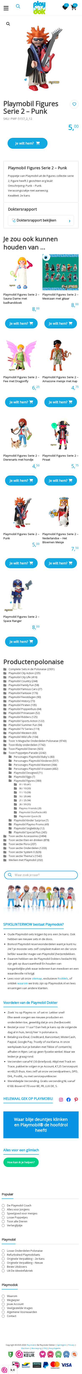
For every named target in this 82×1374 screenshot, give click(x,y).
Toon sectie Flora (19, 844)
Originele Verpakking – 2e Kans (25, 1259)
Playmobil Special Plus (27, 832)
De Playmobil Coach (19, 1205)
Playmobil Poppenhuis (22, 709)
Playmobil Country (20, 681)
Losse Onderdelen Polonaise (25, 1251)
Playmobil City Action (21, 673)
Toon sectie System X (22, 852)
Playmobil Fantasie (20, 693)
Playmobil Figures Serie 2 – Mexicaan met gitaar (60, 297)
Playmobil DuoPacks (30, 812)
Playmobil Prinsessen (22, 713)
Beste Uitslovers (17, 1267)
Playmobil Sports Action (23, 721)
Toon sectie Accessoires (23, 836)
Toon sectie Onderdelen (24, 848)
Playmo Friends (28, 808)
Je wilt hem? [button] (19, 323)
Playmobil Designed (26, 772)
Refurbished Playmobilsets (23, 1255)
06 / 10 (22, 788)
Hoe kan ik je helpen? (21, 1162)
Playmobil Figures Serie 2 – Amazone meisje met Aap (60, 379)
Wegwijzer (13, 1300)
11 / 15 (22, 792)
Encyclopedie (55, 1348)
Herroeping (36, 1348)
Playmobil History (19, 701)
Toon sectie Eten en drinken (26, 840)
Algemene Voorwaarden (22, 1312)
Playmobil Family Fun (21, 685)
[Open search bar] (18, 6)
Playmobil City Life (20, 677)
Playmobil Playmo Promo (29, 824)
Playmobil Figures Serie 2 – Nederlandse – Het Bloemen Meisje (60, 538)
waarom (22, 983)
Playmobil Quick (28, 816)
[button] (8, 24)
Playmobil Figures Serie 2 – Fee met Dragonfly (21, 379)
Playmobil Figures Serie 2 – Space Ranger (21, 619)
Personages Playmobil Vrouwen (33, 768)
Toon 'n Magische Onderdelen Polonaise (33, 741)
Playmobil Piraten (19, 705)
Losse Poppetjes (17, 1217)
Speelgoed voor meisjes (22, 1213)
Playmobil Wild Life (20, 737)
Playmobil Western (20, 733)
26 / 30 (22, 804)
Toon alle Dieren (17, 1221)
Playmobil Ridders (20, 717)
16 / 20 (22, 796)
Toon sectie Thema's (21, 856)
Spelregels (61, 1345)
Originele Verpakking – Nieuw (25, 1263)
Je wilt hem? (24, 143)
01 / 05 (22, 784)
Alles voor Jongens (18, 1209)
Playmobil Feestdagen (22, 697)
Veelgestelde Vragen (20, 1308)
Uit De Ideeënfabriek (20, 1270)
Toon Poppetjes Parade (23, 753)
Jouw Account (15, 1304)
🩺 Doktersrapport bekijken (41, 220)
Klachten (25, 1348)
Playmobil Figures (24, 780)
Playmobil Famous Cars (23, 689)
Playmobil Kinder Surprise (29, 820)
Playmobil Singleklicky (27, 828)
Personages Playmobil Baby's (31, 756)
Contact (11, 1316)
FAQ (45, 1348)
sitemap (37, 978)
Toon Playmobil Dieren (23, 749)
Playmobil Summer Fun (23, 725)
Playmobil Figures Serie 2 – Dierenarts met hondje (21, 458)
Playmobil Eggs (23, 776)
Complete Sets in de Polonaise (27, 669)
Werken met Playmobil (22, 860)
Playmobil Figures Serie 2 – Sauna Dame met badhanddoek (21, 299)
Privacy (71, 1345)
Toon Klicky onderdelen (23, 745)
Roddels (63, 978)
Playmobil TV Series (21, 729)
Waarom (12, 1296)
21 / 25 (22, 800)
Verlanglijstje (14, 1225)
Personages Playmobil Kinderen (33, 760)
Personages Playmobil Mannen (32, 764)
